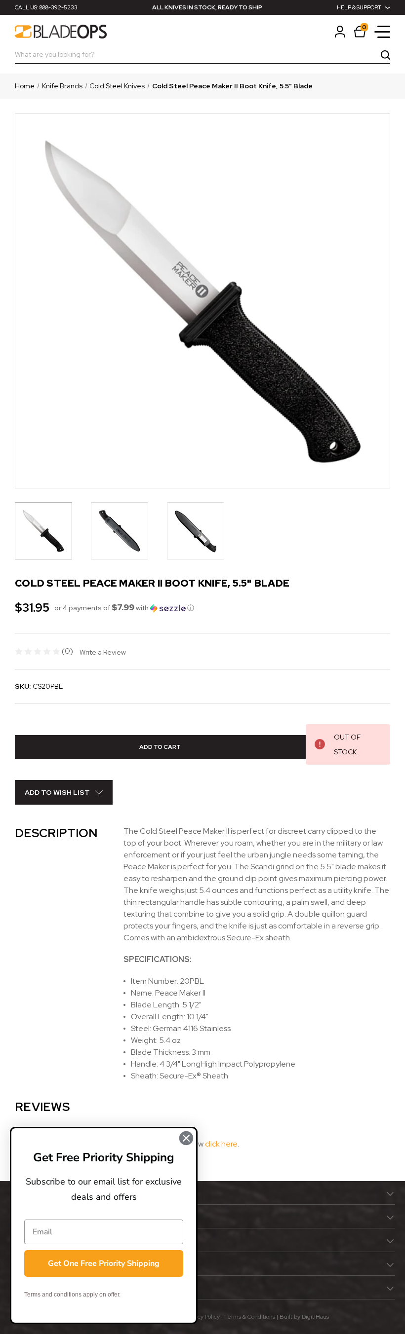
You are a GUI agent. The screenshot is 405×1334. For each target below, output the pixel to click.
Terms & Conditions (249, 1317)
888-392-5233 (59, 7)
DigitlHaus (315, 1317)
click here (221, 1144)
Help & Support (359, 7)
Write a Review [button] (103, 652)
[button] (124, 608)
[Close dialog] (186, 1138)
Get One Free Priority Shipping (104, 1263)
